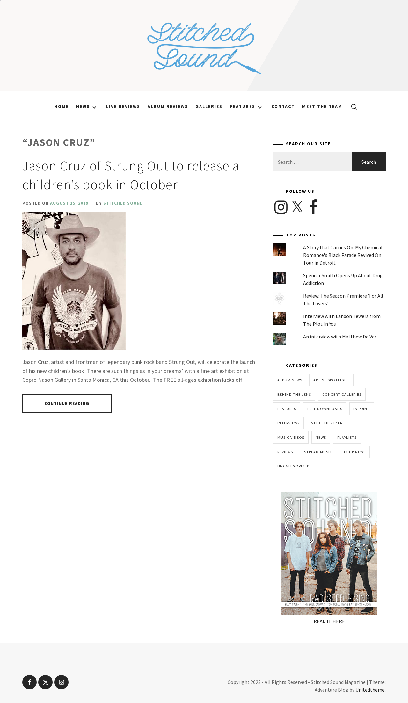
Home (62, 106)
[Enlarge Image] (37, 227)
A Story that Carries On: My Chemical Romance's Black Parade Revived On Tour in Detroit (342, 255)
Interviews (288, 423)
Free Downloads (324, 408)
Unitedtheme (370, 689)
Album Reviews (168, 106)
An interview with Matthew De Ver (339, 336)
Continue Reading (67, 403)
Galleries (208, 106)
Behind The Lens (294, 394)
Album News (289, 380)
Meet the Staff (326, 423)
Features (242, 106)
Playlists (347, 437)
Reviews (285, 451)
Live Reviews (123, 106)
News (83, 106)
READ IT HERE (329, 621)
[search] (351, 106)
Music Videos (290, 437)
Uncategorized (293, 466)
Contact (283, 106)
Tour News (354, 451)
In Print (361, 408)
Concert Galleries (341, 394)
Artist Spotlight (331, 380)
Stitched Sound (123, 203)
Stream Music (318, 451)
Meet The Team (322, 106)
